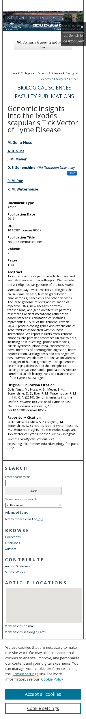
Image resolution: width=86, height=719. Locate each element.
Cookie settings (25, 673)
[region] (43, 679)
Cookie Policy (52, 679)
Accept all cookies (43, 694)
